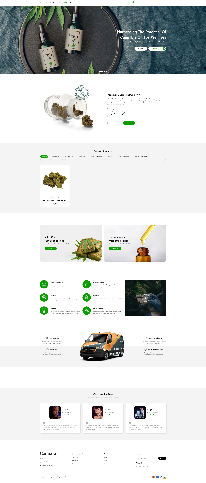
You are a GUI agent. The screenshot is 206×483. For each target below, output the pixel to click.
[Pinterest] (144, 466)
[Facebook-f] (136, 466)
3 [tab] (106, 71)
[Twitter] (140, 466)
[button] (65, 169)
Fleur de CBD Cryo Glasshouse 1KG (54, 200)
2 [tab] (104, 71)
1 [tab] (101, 71)
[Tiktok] (147, 466)
